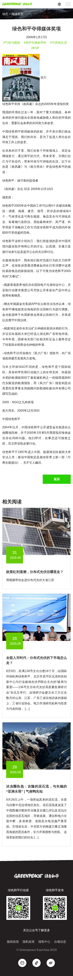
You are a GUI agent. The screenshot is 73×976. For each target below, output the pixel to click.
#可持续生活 (58, 42)
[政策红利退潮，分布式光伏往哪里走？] (36, 531)
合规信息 (60, 941)
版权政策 (13, 941)
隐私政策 (29, 941)
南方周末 (8, 410)
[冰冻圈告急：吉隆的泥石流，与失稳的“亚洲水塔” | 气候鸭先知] (36, 745)
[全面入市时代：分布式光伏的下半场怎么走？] (36, 617)
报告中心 (44, 941)
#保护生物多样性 (35, 42)
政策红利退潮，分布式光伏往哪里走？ (34, 572)
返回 (57, 479)
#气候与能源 (11, 42)
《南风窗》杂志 (12, 189)
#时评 (35, 48)
